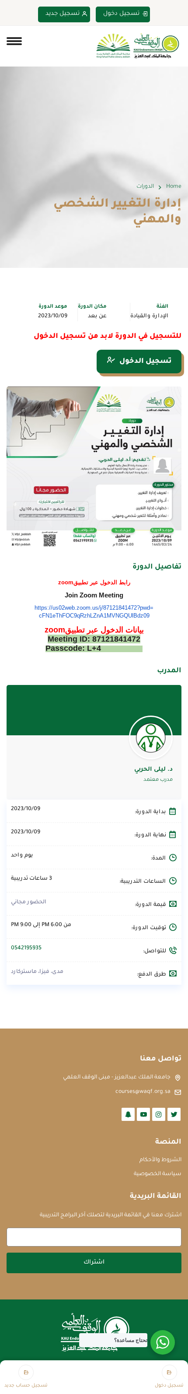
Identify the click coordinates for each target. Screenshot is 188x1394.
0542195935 (26, 948)
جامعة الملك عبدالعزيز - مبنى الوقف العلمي (117, 1077)
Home (173, 187)
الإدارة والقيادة (149, 316)
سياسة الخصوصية (157, 1174)
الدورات (145, 187)
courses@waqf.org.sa (143, 1092)
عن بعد (97, 316)
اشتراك (94, 1262)
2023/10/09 (52, 316)
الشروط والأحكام (160, 1160)
